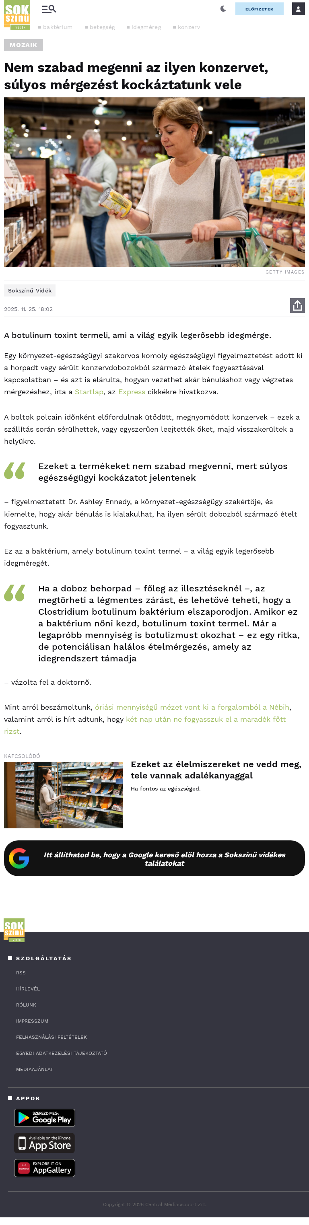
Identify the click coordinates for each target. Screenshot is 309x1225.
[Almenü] (49, 9)
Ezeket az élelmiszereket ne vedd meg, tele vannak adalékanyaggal (216, 769)
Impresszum (32, 1021)
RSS (21, 973)
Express (131, 391)
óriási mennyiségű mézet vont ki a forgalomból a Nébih (192, 707)
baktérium (58, 27)
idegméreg (146, 27)
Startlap (89, 391)
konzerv (189, 27)
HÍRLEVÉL (28, 989)
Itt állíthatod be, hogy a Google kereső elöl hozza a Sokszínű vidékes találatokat (164, 858)
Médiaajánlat (34, 1069)
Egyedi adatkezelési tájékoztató (61, 1053)
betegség (102, 27)
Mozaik (23, 45)
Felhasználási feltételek (51, 1037)
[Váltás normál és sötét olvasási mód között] (223, 9)
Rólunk (26, 1005)
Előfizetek (259, 9)
